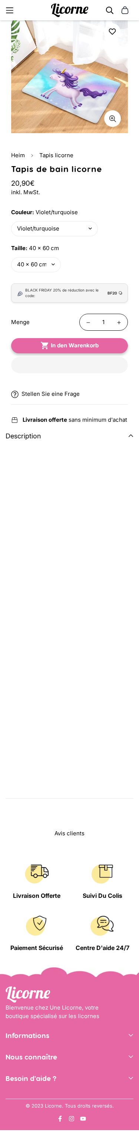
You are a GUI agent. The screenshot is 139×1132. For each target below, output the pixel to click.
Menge (20, 322)
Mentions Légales (29, 1065)
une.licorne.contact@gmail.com (48, 1108)
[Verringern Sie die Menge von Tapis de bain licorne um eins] (88, 322)
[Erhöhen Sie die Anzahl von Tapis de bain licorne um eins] (119, 322)
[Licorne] (69, 10)
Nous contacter (26, 1097)
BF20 (112, 293)
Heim (18, 155)
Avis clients (21, 1086)
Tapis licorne (56, 155)
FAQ (11, 1119)
